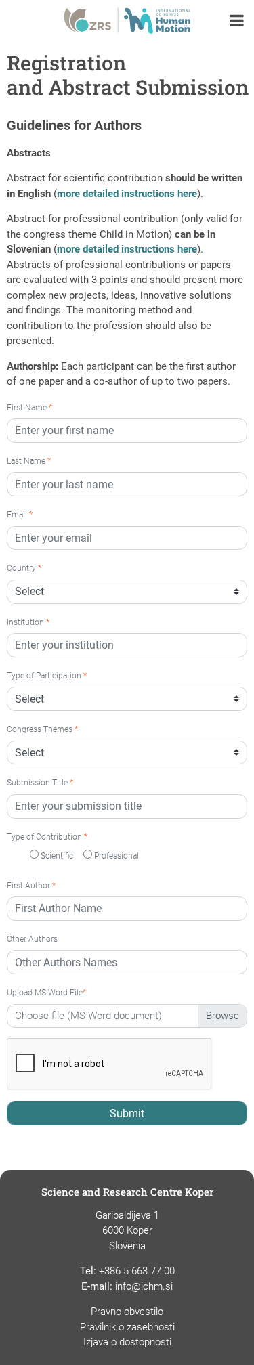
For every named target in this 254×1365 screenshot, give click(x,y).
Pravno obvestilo (127, 1311)
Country (24, 568)
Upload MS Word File (46, 992)
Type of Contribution (47, 837)
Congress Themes (42, 729)
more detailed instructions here (127, 194)
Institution (28, 622)
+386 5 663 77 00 (137, 1271)
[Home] (127, 18)
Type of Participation (47, 675)
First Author (31, 885)
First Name (29, 407)
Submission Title (40, 782)
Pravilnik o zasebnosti (127, 1327)
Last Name (29, 461)
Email (20, 514)
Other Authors (32, 939)
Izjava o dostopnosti (127, 1342)
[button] (237, 22)
